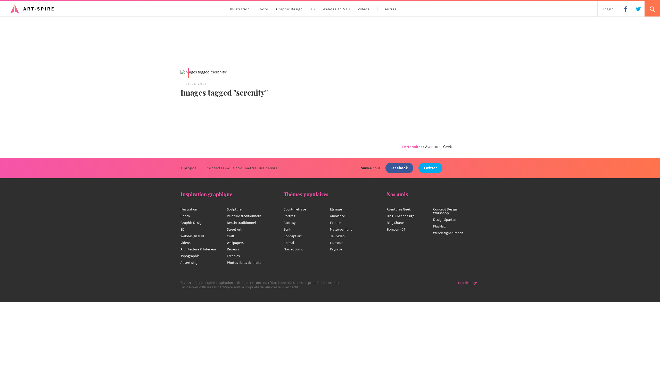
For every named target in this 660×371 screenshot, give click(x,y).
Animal (289, 242)
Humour (336, 242)
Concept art (293, 236)
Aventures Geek (438, 146)
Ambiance (337, 216)
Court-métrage (295, 209)
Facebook (399, 167)
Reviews (233, 249)
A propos (188, 168)
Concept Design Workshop (445, 211)
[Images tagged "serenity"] (226, 72)
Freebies (233, 256)
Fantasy (289, 222)
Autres (391, 9)
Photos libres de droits (244, 262)
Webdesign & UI (336, 9)
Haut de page (467, 282)
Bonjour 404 (396, 229)
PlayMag (439, 226)
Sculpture (234, 209)
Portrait (289, 216)
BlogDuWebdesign (401, 216)
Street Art (234, 229)
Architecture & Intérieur (198, 249)
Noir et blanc (293, 249)
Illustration (240, 9)
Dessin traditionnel (241, 222)
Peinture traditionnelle (244, 216)
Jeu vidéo (337, 236)
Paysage (336, 249)
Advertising (188, 262)
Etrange (336, 209)
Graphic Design (289, 9)
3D (312, 9)
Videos (363, 9)
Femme (335, 222)
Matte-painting (341, 229)
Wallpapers (235, 242)
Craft (230, 236)
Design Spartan (444, 219)
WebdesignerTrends (448, 233)
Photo (263, 9)
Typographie (190, 256)
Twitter (430, 167)
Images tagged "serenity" (224, 92)
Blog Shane (395, 222)
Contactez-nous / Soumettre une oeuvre (242, 168)
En (608, 9)
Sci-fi (287, 229)
